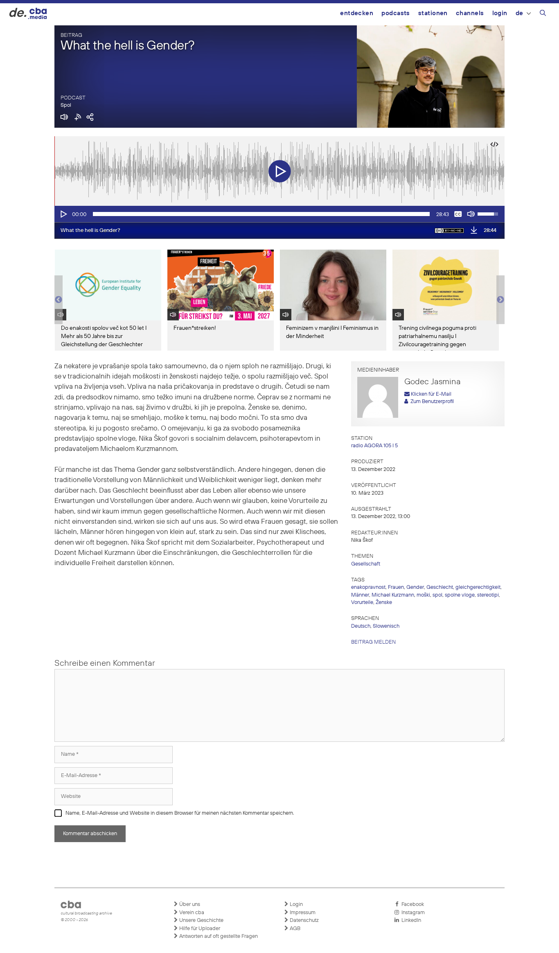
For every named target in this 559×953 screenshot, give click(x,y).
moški (423, 595)
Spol (66, 105)
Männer (360, 595)
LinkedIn (410, 920)
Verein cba (191, 912)
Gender (415, 587)
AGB (294, 928)
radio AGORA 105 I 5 (374, 445)
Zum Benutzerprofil (431, 401)
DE (519, 13)
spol (437, 595)
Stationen (433, 13)
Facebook (411, 904)
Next (500, 300)
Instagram (412, 912)
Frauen (396, 587)
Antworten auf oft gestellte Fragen (218, 936)
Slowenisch (386, 626)
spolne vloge (460, 595)
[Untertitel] (458, 214)
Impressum (302, 912)
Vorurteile (362, 602)
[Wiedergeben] (63, 214)
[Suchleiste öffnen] (543, 14)
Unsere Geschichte (200, 920)
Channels (470, 13)
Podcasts (395, 13)
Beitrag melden (373, 642)
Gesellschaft (365, 564)
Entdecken (356, 13)
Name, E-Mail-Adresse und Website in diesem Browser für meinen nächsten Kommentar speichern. (179, 813)
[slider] (261, 214)
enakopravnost (368, 587)
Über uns (189, 904)
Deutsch (360, 626)
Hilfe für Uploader (199, 928)
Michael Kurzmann (393, 595)
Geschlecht (439, 587)
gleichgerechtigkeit (477, 587)
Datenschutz (304, 920)
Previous (58, 300)
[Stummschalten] (471, 214)
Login (499, 13)
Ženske (384, 602)
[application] (279, 214)
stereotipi (488, 595)
